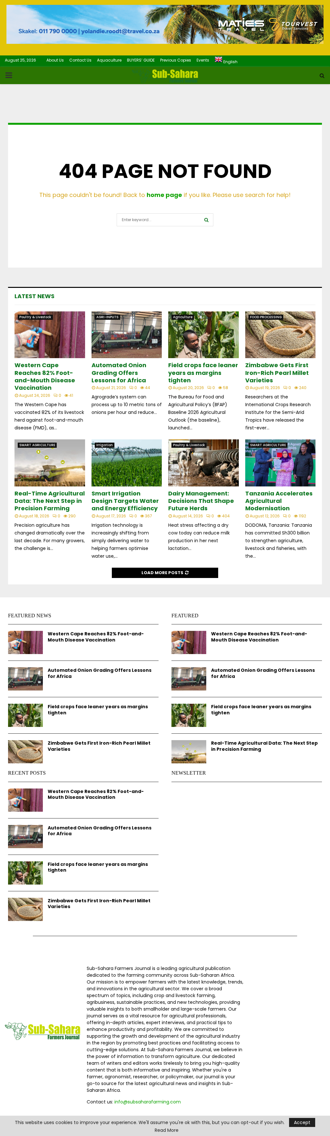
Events (203, 60)
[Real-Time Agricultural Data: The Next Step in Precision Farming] (50, 462)
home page (164, 195)
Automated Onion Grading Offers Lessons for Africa (119, 372)
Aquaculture (109, 60)
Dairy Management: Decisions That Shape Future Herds (201, 501)
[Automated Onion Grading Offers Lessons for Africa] (127, 334)
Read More (167, 1130)
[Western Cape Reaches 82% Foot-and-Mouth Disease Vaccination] (50, 334)
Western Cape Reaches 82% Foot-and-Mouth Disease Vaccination (45, 376)
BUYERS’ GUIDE (141, 60)
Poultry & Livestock (35, 317)
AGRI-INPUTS (107, 317)
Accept (302, 1122)
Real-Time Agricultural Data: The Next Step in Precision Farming (50, 501)
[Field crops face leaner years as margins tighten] (203, 334)
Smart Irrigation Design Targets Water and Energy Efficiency (125, 501)
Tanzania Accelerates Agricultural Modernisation (279, 501)
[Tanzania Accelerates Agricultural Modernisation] (280, 462)
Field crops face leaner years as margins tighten (203, 372)
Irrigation (104, 445)
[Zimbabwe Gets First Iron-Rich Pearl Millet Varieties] (280, 334)
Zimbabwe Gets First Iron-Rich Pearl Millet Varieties (277, 372)
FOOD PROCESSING (266, 317)
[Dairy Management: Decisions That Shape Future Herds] (203, 462)
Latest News (34, 296)
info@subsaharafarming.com (147, 1102)
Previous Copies (175, 60)
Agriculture (182, 317)
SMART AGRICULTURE (37, 445)
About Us (55, 60)
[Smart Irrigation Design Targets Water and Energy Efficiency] (127, 462)
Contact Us (80, 60)
